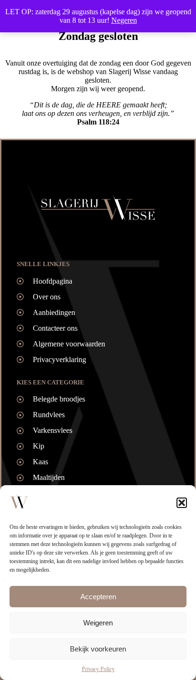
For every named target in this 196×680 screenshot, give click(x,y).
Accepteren (98, 597)
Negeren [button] (124, 20)
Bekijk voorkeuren (98, 649)
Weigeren (98, 623)
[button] (181, 503)
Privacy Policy (98, 669)
